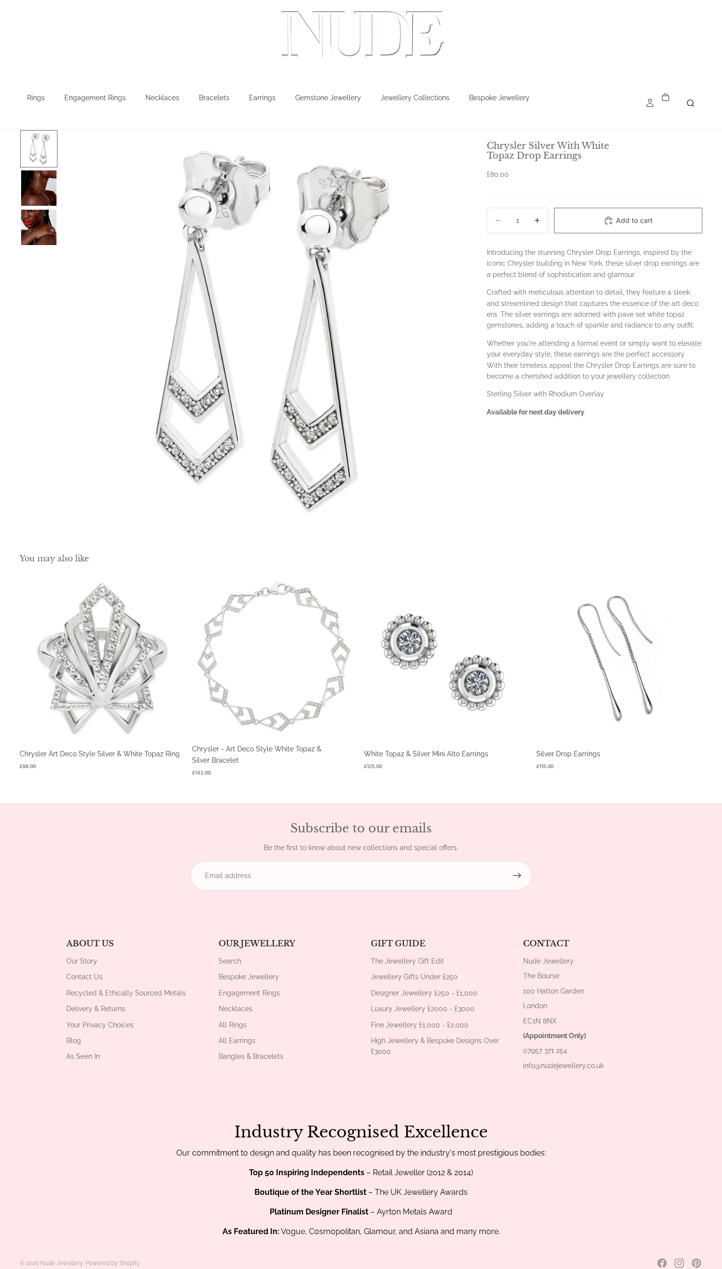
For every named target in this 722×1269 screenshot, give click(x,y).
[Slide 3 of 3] (38, 227)
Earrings (262, 98)
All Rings (233, 1025)
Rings (36, 98)
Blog (73, 1041)
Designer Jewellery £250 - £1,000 (424, 993)
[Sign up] (517, 875)
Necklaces (162, 98)
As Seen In (83, 1056)
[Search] (690, 103)
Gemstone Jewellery (328, 98)
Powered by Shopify (112, 1263)
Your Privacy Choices (100, 1025)
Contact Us (84, 977)
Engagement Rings (95, 98)
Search (230, 961)
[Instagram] (679, 1263)
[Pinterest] (696, 1263)
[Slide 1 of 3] (38, 148)
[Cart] (665, 98)
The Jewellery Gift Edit (407, 961)
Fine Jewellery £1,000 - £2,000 (420, 1025)
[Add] (171, 727)
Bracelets (214, 98)
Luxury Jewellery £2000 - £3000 (422, 1009)
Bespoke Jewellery (499, 98)
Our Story (81, 961)
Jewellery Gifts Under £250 (414, 977)
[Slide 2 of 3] (38, 188)
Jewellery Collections (415, 98)
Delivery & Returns (95, 1009)
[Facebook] (662, 1263)
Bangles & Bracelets (251, 1056)
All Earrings (237, 1041)
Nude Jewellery (61, 1263)
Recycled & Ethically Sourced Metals (126, 993)
